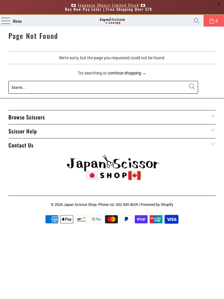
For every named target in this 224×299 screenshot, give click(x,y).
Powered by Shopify (157, 204)
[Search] (196, 21)
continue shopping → (127, 73)
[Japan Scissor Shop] (112, 21)
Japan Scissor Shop (80, 204)
